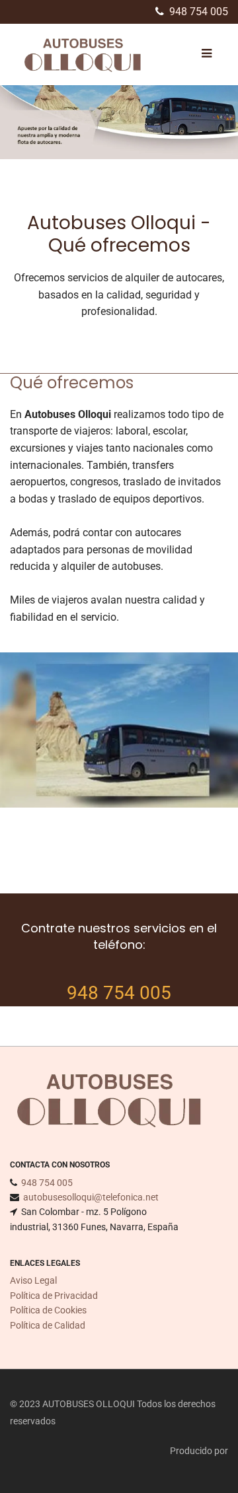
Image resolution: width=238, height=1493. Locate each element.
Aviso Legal (33, 1280)
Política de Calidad (47, 1325)
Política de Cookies (48, 1310)
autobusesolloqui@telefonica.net (91, 1197)
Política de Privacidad (54, 1295)
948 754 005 (198, 11)
